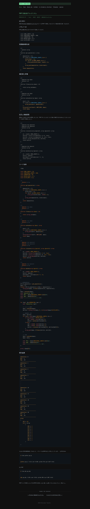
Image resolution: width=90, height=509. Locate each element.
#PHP (34, 17)
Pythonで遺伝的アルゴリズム (29, 23)
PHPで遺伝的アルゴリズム (28, 13)
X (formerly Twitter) (45, 7)
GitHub (36, 7)
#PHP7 (38, 17)
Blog (20, 7)
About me (29, 7)
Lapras (61, 7)
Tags (24, 7)
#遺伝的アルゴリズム (47, 17)
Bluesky (55, 7)
